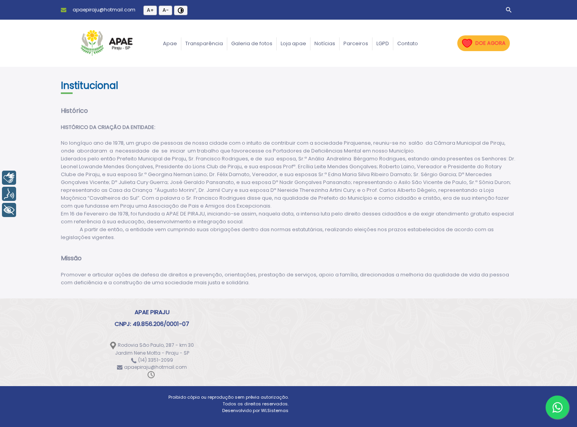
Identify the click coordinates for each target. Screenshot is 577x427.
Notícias (324, 43)
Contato (407, 43)
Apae (170, 43)
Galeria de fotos (251, 43)
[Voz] (9, 194)
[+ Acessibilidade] (9, 210)
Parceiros (355, 43)
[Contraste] (181, 10)
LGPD (382, 43)
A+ (150, 10)
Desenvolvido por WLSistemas (255, 410)
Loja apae (293, 43)
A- (166, 10)
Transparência (204, 43)
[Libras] (9, 178)
